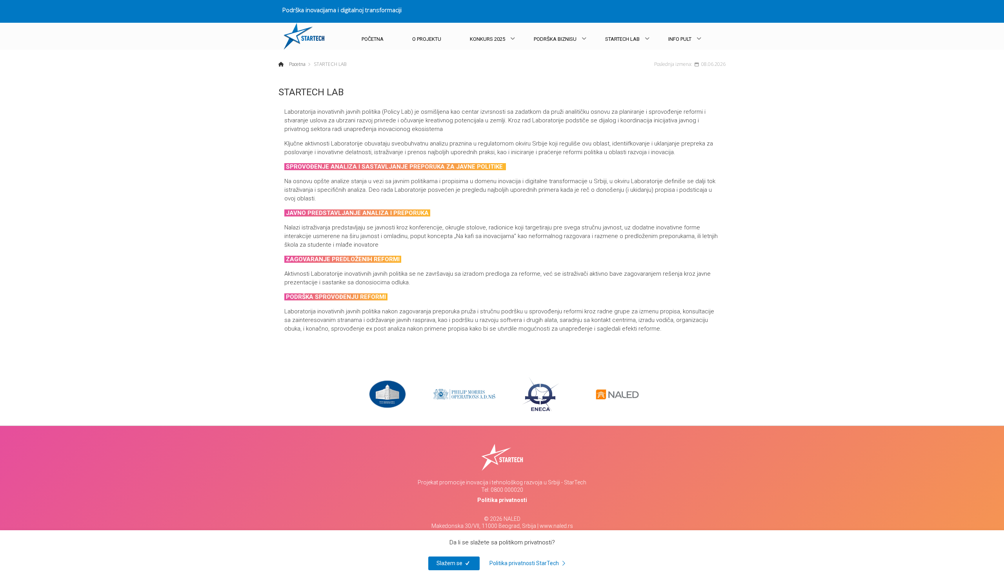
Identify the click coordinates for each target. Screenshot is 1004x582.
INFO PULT (679, 39)
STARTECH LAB (622, 39)
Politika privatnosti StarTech (524, 563)
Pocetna (297, 64)
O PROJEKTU (426, 39)
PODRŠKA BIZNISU (555, 39)
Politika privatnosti (502, 500)
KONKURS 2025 (487, 39)
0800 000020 (507, 490)
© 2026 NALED (502, 519)
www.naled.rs (556, 526)
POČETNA (373, 39)
